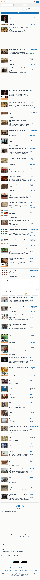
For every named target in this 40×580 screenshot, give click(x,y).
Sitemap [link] (36, 570)
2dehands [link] (26, 570)
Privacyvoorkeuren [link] (27, 567)
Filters (21, 12)
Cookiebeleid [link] (20, 567)
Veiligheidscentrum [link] (21, 1)
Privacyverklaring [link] (13, 567)
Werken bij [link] (11, 570)
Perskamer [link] (17, 570)
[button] (34, 2)
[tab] (23, 10)
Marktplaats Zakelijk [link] (11, 565)
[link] (4, 2)
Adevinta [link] (21, 570)
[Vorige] (16, 506)
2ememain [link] (31, 570)
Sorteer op (29, 8)
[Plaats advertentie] (37, 2)
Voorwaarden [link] (15, 1)
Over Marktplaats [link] (5, 570)
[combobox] (7, 5)
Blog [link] (5, 565)
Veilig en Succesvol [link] (20, 565)
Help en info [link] (10, 1)
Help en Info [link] (27, 565)
